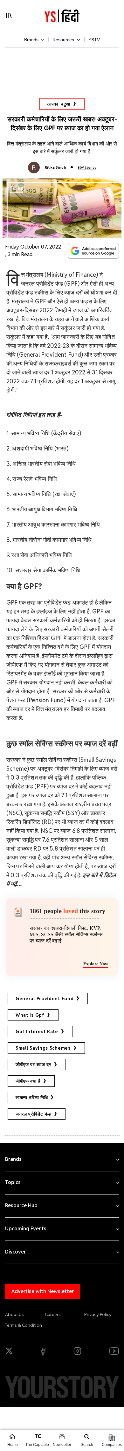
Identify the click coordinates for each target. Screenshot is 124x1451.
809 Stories (87, 167)
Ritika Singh (55, 167)
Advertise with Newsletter (42, 1291)
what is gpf (30, 1015)
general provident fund (44, 998)
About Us (14, 1314)
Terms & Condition (23, 1325)
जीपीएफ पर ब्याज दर (33, 1064)
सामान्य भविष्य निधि (32, 1097)
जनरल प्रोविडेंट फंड (33, 1114)
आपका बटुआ (58, 104)
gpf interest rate (37, 1031)
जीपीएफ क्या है (28, 1081)
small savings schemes (43, 1048)
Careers (53, 1314)
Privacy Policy (98, 1314)
